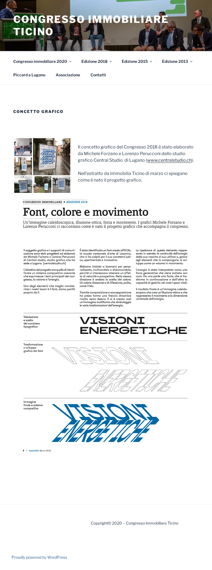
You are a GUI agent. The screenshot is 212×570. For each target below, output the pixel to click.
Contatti (98, 74)
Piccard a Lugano (29, 74)
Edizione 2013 (175, 61)
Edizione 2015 (135, 61)
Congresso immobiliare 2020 (40, 61)
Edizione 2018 (94, 61)
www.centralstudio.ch (169, 160)
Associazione (68, 74)
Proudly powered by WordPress (39, 557)
